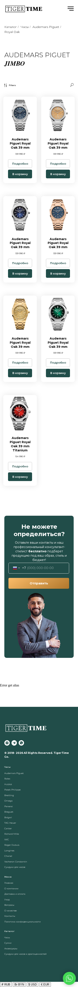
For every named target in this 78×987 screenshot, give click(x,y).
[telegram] (14, 743)
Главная (8, 882)
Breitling (9, 795)
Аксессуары (10, 948)
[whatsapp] (21, 743)
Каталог (10, 27)
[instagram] (7, 743)
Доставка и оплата (14, 894)
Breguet (8, 811)
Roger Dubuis (11, 845)
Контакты (9, 916)
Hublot (8, 784)
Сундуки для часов (14, 867)
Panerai (8, 806)
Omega (8, 800)
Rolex (7, 778)
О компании (11, 888)
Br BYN (19, 984)
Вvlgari (8, 817)
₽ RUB (6, 984)
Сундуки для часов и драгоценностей (25, 954)
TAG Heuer (10, 822)
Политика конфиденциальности (22, 921)
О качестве (10, 910)
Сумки (7, 942)
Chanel (8, 856)
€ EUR (45, 984)
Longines (9, 850)
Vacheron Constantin (15, 861)
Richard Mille (11, 834)
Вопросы (9, 905)
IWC (6, 839)
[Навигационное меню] (71, 9)
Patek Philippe (12, 789)
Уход (7, 899)
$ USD (32, 984)
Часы (25, 27)
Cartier (8, 828)
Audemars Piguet (45, 27)
